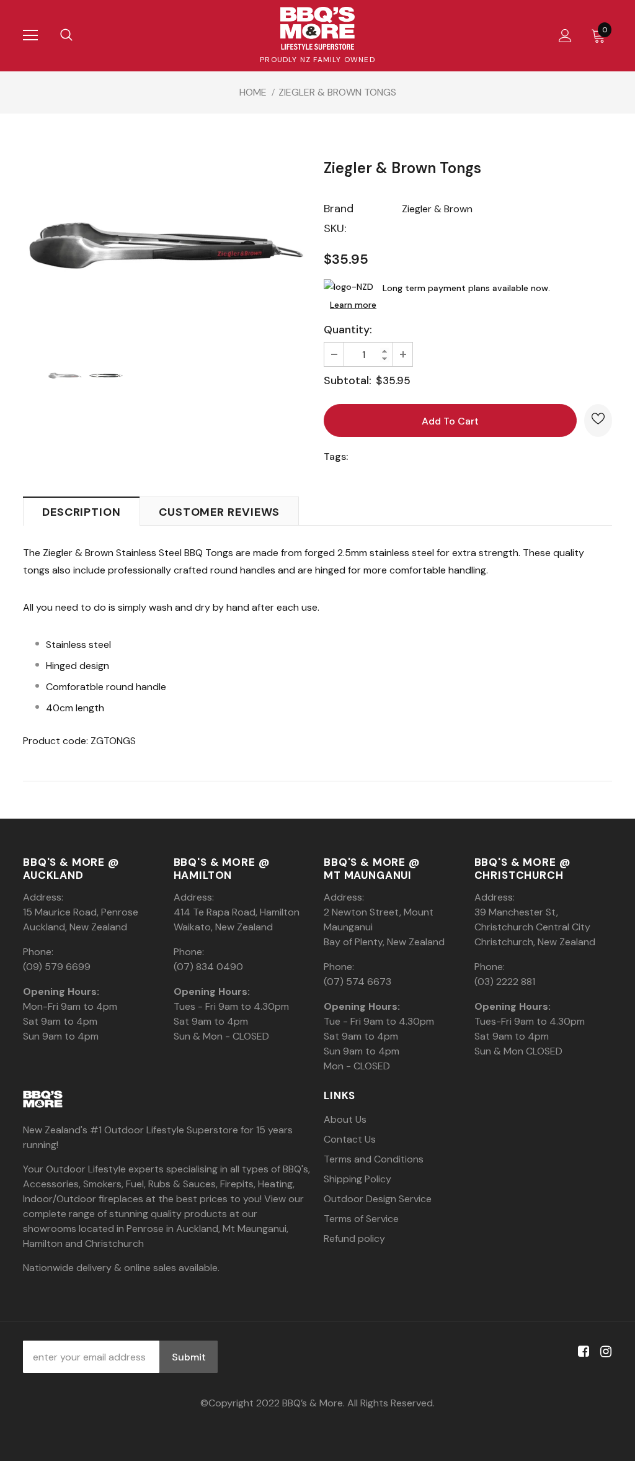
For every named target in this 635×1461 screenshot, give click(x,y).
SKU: (335, 228)
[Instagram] (603, 1352)
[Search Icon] (66, 35)
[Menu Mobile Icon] (30, 35)
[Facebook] (581, 1352)
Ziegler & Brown (437, 208)
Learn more (353, 304)
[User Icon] (565, 35)
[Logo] (317, 28)
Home (253, 92)
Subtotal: (347, 380)
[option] (167, 245)
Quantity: (348, 329)
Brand (338, 208)
